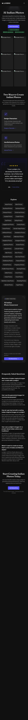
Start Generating (13, 26)
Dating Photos (18, 220)
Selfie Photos (8, 272)
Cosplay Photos (8, 216)
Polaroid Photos (20, 260)
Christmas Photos (19, 212)
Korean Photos (20, 244)
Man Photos (8, 252)
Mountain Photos (7, 256)
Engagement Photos (8, 224)
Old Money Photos (8, 260)
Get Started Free (13, 358)
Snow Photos (18, 272)
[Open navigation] (24, 3)
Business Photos (20, 208)
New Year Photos (19, 256)
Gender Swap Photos (19, 228)
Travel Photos (19, 277)
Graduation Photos (20, 232)
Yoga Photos (19, 285)
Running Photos (21, 268)
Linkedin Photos (19, 248)
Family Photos (20, 224)
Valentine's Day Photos (7, 281)
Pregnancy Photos (19, 264)
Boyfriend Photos (7, 208)
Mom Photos (18, 252)
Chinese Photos (7, 212)
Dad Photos (8, 220)
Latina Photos (7, 248)
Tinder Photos (8, 277)
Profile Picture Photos (7, 268)
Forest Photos (6, 228)
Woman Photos (9, 285)
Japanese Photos (8, 244)
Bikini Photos (18, 204)
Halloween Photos (18, 236)
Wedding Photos (21, 281)
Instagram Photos (20, 240)
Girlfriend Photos (6, 232)
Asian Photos (8, 204)
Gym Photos (7, 236)
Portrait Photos (7, 264)
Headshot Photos (7, 240)
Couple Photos (19, 216)
